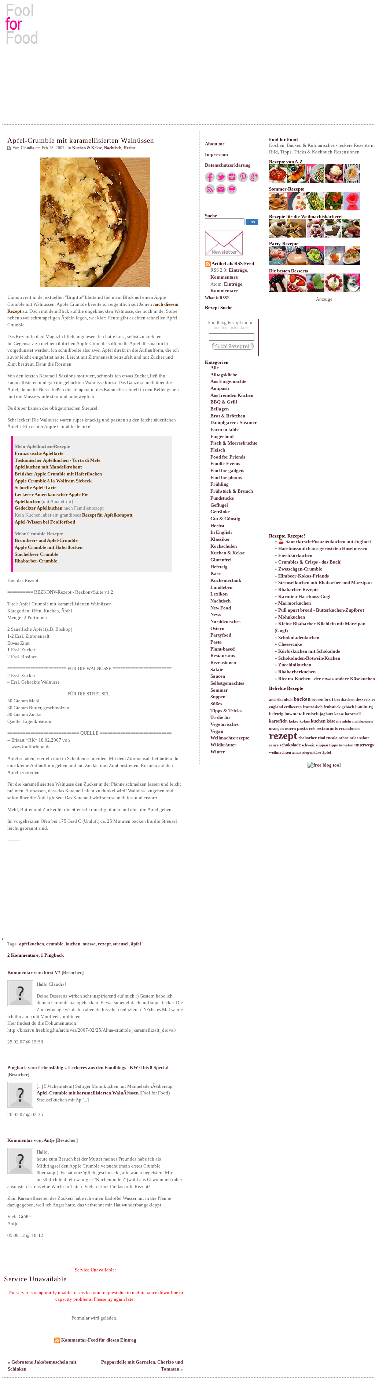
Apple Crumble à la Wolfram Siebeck (53, 481)
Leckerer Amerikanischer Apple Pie (51, 494)
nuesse (89, 944)
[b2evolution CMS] (324, 765)
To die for (220, 717)
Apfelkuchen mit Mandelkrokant (48, 467)
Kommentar (20, 972)
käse (331, 721)
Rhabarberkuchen (297, 671)
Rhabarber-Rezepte (298, 589)
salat (354, 738)
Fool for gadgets (227, 470)
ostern (290, 729)
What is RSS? (217, 298)
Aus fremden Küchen (231, 395)
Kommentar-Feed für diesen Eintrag (98, 1340)
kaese (339, 714)
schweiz (308, 745)
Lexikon (219, 594)
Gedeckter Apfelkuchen (38, 508)
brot (328, 699)
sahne (344, 738)
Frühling (219, 484)
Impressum (216, 154)
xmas (296, 752)
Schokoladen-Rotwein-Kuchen (309, 658)
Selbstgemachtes (227, 683)
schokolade (290, 745)
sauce (274, 745)
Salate (216, 669)
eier (375, 699)
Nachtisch (220, 601)
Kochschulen (223, 546)
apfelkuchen (31, 944)
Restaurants (222, 655)
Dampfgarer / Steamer (233, 422)
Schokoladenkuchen (298, 637)
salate (364, 738)
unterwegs (364, 745)
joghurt (326, 714)
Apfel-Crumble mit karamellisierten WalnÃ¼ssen (88, 1093)
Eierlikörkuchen (295, 555)
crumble (54, 944)
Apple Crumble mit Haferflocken (48, 547)
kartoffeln (278, 721)
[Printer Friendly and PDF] (232, 192)
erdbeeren (293, 707)
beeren (317, 700)
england (276, 707)
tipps (333, 745)
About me (215, 143)
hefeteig (276, 713)
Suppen (217, 696)
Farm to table (224, 429)
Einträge (238, 270)
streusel (121, 944)
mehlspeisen (362, 721)
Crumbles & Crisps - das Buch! (310, 562)
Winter (217, 751)
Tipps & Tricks (226, 710)
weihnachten (280, 752)
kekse (293, 721)
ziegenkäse (311, 752)
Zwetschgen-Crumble (300, 569)
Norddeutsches (225, 621)
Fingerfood (221, 436)
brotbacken (344, 700)
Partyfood (220, 635)
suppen (322, 745)
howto (290, 713)
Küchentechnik (225, 580)
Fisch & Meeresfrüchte (233, 443)
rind (321, 738)
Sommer (219, 690)
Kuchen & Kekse (227, 552)
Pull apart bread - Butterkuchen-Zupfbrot (321, 610)
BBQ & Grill (223, 402)
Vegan (216, 731)
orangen (276, 729)
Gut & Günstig (225, 518)
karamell (353, 714)
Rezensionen (223, 662)
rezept (104, 944)
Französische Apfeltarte (39, 453)
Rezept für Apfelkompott (107, 515)
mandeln (343, 721)
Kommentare (224, 277)
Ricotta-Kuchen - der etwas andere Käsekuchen (326, 678)
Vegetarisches (224, 724)
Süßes (216, 703)
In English (221, 532)
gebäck (348, 707)
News (215, 614)
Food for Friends (227, 457)
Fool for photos (226, 477)
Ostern (217, 628)
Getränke (220, 511)
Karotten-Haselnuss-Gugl (304, 596)
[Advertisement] (189, 58)
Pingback (17, 1067)
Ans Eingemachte (228, 381)
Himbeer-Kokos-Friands (303, 576)
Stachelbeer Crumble (36, 554)
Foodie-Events (225, 463)
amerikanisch (280, 700)
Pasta (216, 642)
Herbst (217, 525)
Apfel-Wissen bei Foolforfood (45, 522)
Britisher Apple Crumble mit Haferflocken (58, 474)
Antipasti (219, 388)
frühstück (332, 707)
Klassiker (220, 539)
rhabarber (307, 738)
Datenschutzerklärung (228, 165)
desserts (363, 699)
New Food (220, 608)
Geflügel (219, 505)
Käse (215, 573)
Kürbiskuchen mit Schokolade (309, 651)
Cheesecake (290, 644)
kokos (304, 721)
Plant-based (222, 649)
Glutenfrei (221, 559)
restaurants (327, 728)
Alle (214, 367)
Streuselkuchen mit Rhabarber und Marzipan (325, 582)
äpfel (136, 944)
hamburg (364, 706)
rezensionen (349, 729)
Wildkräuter (223, 745)
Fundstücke (222, 498)
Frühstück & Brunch (231, 491)
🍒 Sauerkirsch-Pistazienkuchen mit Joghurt (324, 541)
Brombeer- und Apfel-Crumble (46, 540)
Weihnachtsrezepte (229, 738)
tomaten (346, 745)
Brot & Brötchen (227, 416)
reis (312, 729)
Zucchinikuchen (294, 664)
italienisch (308, 713)
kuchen (73, 944)
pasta (302, 728)
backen (302, 699)
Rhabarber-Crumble (36, 561)
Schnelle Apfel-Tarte (35, 487)
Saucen (217, 676)
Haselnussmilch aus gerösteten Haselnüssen (322, 548)
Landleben (221, 587)
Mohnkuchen (291, 617)
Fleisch (217, 450)
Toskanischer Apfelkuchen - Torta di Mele (57, 460)
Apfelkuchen (27, 501)
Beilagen (219, 409)
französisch (313, 707)
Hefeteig (219, 566)
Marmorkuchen (294, 603)
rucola (332, 738)
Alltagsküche (223, 374)
